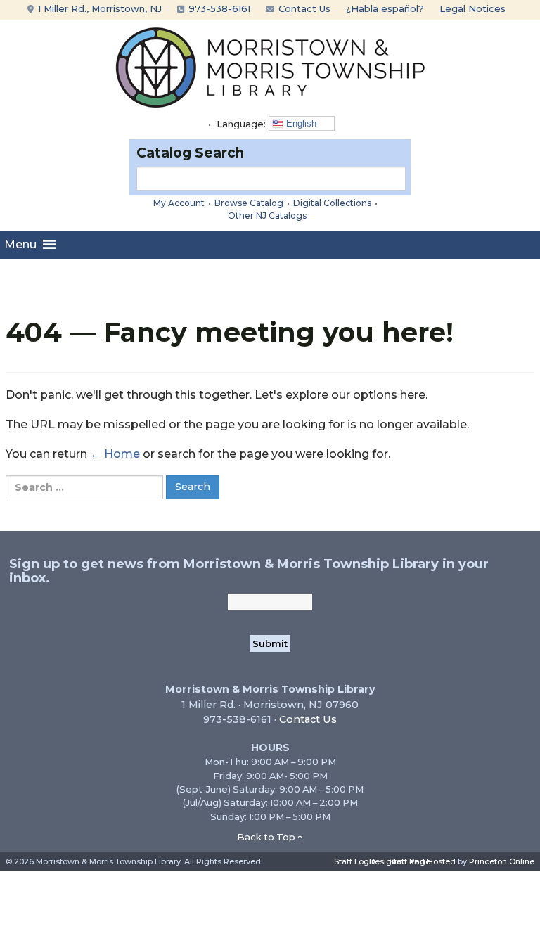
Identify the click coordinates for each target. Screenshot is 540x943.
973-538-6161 (218, 8)
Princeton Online (501, 861)
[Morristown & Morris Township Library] (270, 66)
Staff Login (355, 861)
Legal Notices (472, 8)
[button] (20, 245)
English (299, 123)
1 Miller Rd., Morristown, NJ (98, 8)
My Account (179, 203)
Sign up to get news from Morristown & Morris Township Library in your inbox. (249, 571)
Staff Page (409, 861)
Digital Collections (332, 203)
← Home (115, 454)
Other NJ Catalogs (267, 215)
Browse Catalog (248, 203)
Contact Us (303, 8)
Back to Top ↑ (270, 836)
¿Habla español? (385, 8)
